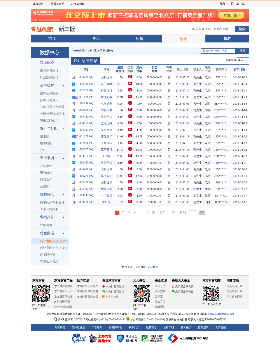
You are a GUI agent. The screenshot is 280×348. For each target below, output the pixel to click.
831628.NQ (86, 96)
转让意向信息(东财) (53, 248)
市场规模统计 (49, 70)
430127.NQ (86, 116)
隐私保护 (186, 327)
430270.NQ (86, 175)
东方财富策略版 (63, 296)
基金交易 (160, 291)
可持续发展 (78, 327)
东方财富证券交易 (87, 296)
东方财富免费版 (63, 286)
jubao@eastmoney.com (222, 313)
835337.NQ (86, 188)
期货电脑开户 (234, 291)
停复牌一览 (47, 254)
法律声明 (168, 327)
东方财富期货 (212, 280)
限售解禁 (46, 172)
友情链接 (220, 327)
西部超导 (106, 97)
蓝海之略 (106, 123)
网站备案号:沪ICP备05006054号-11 (106, 319)
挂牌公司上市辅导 (52, 107)
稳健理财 (160, 306)
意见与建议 (112, 296)
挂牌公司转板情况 (52, 113)
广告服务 (97, 327)
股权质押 (46, 179)
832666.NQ (86, 90)
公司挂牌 (47, 85)
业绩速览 (46, 225)
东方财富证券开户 (87, 286)
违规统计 (46, 186)
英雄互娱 (106, 116)
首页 (52, 38)
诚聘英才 (151, 327)
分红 (43, 150)
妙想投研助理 (62, 301)
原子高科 (106, 84)
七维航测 (106, 103)
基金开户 (160, 286)
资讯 (96, 38)
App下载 (240, 3)
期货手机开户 (234, 286)
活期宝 (159, 296)
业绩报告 (47, 217)
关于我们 (59, 327)
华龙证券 (106, 189)
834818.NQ (86, 123)
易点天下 (106, 176)
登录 (222, 3)
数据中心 (49, 52)
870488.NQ (86, 77)
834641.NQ (86, 195)
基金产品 (160, 301)
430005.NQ (86, 83)
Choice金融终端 (63, 306)
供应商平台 (115, 327)
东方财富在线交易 (87, 291)
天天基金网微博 (184, 286)
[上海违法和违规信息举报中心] (153, 338)
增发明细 (46, 143)
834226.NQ (86, 202)
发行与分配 (49, 128)
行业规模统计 (49, 77)
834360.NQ (86, 156)
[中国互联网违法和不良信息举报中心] (188, 338)
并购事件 (46, 166)
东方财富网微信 (115, 291)
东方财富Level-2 (63, 291)
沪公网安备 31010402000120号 (147, 319)
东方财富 (38, 3)
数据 (183, 39)
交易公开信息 (49, 261)
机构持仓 (47, 194)
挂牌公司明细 (49, 93)
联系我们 (134, 327)
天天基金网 (57, 3)
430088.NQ (86, 103)
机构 (227, 38)
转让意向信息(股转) (53, 241)
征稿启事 (203, 327)
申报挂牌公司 (49, 120)
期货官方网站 (234, 296)
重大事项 (47, 158)
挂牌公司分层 (49, 100)
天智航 (106, 156)
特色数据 (47, 233)
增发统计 (46, 136)
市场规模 (47, 62)
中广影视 (106, 195)
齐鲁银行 (106, 90)
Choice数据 (78, 3)
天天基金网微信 (184, 291)
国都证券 (106, 77)
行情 (140, 38)
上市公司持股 (49, 209)
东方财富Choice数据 (146, 267)
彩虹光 (106, 202)
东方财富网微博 (115, 286)
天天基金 (139, 280)
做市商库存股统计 (52, 202)
